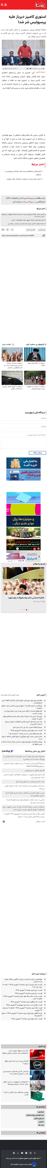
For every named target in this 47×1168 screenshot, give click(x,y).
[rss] (33, 1153)
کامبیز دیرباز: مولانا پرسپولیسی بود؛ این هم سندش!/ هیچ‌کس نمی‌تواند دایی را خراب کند (22, 215)
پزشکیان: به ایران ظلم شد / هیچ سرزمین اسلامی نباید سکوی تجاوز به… (22, 707)
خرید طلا (41, 1125)
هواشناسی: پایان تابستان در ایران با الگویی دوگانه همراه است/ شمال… (23, 980)
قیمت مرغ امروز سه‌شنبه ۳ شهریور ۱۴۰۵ (28, 993)
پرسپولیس (41, 230)
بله (24, 202)
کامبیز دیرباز (31, 230)
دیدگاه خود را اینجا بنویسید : (36, 435)
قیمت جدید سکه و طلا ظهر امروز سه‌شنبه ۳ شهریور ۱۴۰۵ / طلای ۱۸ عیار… (22, 997)
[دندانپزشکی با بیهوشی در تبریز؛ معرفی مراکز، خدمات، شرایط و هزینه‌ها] (37, 1086)
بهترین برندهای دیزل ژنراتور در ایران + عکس (16, 1093)
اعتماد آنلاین (14, 1158)
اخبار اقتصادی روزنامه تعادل (35, 1115)
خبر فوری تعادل (39, 1118)
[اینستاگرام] (29, 1153)
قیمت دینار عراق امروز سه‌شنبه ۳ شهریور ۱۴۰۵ (26, 1019)
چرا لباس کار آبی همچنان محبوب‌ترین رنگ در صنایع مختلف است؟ (16, 1072)
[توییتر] (12, 229)
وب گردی (41, 1046)
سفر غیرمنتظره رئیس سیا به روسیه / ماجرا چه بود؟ (25, 733)
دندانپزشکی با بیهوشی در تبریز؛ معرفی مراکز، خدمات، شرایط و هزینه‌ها (16, 1083)
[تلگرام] (3, 229)
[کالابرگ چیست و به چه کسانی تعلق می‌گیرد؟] (37, 1065)
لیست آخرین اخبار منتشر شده (10, 695)
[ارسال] (30, 69)
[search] (2, 5)
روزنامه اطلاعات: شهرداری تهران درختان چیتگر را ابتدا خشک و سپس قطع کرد (21, 743)
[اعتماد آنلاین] (40, 5)
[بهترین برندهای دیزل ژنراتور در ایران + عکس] (37, 1096)
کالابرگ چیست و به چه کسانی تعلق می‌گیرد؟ (17, 1062)
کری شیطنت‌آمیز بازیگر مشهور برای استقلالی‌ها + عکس (27, 220)
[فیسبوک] (7, 229)
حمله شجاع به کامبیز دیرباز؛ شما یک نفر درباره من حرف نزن (26, 224)
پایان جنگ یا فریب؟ (36, 597)
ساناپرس (41, 1122)
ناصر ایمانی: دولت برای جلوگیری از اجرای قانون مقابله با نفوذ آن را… (22, 737)
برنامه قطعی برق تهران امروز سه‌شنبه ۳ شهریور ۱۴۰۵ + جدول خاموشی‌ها (21, 1014)
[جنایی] (23, 544)
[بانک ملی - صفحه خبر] (23, 463)
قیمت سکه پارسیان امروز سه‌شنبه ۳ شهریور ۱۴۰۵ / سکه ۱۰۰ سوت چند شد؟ (22, 985)
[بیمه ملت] (23, 475)
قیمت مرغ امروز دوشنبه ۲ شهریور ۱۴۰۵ (29, 990)
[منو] (5, 5)
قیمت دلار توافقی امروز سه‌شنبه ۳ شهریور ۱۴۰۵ (26, 1002)
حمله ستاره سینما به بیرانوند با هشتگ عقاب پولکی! (24, 179)
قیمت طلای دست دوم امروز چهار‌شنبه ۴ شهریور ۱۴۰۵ (24, 1005)
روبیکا (31, 202)
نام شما (43, 418)
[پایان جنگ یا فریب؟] (23, 581)
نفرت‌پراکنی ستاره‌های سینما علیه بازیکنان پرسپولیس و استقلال (23, 173)
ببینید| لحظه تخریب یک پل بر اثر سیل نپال (27, 727)
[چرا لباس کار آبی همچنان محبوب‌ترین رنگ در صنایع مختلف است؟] (37, 1075)
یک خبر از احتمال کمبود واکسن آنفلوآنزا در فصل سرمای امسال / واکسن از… (23, 723)
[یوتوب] (21, 1153)
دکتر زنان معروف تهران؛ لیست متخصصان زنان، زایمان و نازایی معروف (15, 1052)
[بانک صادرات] (23, 497)
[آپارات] (13, 1153)
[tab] (26, 609)
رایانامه (43, 426)
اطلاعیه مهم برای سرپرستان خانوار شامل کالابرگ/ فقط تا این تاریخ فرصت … (22, 701)
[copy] (44, 235)
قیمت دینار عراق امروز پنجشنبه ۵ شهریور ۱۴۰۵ (26, 730)
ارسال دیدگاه (37, 453)
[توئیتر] (17, 1153)
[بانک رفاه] (23, 556)
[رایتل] (23, 509)
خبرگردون (41, 1112)
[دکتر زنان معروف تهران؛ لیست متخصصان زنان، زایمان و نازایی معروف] (37, 1055)
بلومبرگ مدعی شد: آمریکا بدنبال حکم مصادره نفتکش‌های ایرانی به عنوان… (22, 717)
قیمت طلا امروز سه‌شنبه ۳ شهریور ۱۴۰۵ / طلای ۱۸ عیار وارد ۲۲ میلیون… (22, 1009)
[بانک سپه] (23, 521)
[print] (27, 69)
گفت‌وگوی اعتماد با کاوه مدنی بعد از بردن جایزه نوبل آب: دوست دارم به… (23, 712)
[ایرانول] (23, 533)
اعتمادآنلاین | (40, 72)
